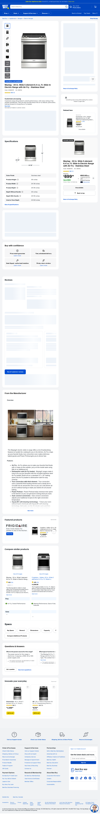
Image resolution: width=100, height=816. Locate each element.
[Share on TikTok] (81, 780)
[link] (15, 371)
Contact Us (28, 771)
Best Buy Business (52, 768)
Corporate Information (53, 778)
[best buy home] (5, 7)
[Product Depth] (17, 188)
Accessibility (5, 804)
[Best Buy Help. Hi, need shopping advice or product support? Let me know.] (94, 808)
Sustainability (51, 787)
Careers (49, 781)
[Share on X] (94, 780)
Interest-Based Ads (25, 805)
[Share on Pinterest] (90, 780)
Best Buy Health (51, 762)
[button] (75, 6)
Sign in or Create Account (78, 751)
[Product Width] (17, 183)
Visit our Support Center (32, 753)
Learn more (79, 773)
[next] (54, 350)
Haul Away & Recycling (31, 768)
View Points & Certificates (32, 781)
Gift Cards (5, 771)
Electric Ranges (28, 18)
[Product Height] (18, 179)
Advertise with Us (52, 756)
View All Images (17, 577)
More (94, 13)
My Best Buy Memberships (32, 778)
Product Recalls (6, 765)
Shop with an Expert (30, 756)
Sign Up (83, 765)
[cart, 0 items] (95, 7)
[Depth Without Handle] (22, 192)
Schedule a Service (30, 759)
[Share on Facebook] (85, 780)
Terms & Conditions (13, 805)
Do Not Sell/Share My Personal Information (50, 805)
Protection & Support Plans (33, 765)
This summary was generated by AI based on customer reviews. (22, 310)
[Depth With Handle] (20, 196)
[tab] (10, 632)
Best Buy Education (52, 765)
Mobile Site (5, 799)
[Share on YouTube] (72, 780)
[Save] (93, 79)
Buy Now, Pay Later (8, 787)
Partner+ (49, 771)
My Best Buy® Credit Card (9, 778)
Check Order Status (8, 753)
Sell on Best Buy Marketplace (55, 753)
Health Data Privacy (39, 806)
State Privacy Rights (32, 806)
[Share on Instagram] (76, 780)
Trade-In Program (7, 768)
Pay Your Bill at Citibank (9, 781)
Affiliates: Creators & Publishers (56, 759)
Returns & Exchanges (8, 759)
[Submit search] (66, 7)
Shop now (71, 1)
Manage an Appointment (32, 762)
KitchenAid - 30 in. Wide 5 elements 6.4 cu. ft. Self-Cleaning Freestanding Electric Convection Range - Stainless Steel (85, 118)
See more (7, 106)
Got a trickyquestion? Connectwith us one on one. (81, 808)
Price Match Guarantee (9, 762)
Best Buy (4, 18)
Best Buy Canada (18, 799)
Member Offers (29, 784)
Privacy (19, 804)
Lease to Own (6, 784)
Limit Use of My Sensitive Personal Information (65, 805)
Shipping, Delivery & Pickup (10, 756)
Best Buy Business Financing (10, 790)
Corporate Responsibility (54, 784)
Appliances (12, 18)
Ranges (20, 18)
